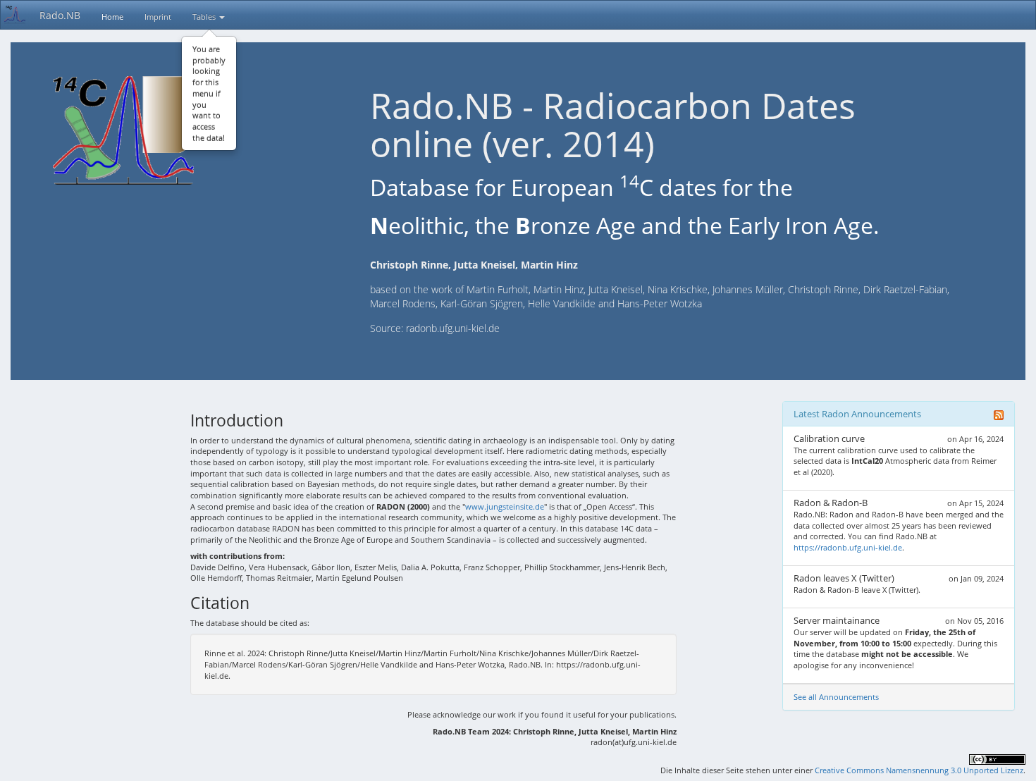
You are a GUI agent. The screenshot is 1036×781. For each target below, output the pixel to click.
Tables (205, 16)
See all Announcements (836, 696)
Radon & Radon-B (831, 502)
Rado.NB (59, 15)
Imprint (157, 16)
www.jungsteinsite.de (504, 506)
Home (112, 16)
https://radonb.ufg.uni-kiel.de (848, 547)
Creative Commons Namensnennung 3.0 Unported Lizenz (919, 770)
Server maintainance (837, 620)
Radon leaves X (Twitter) (844, 578)
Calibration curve (829, 438)
